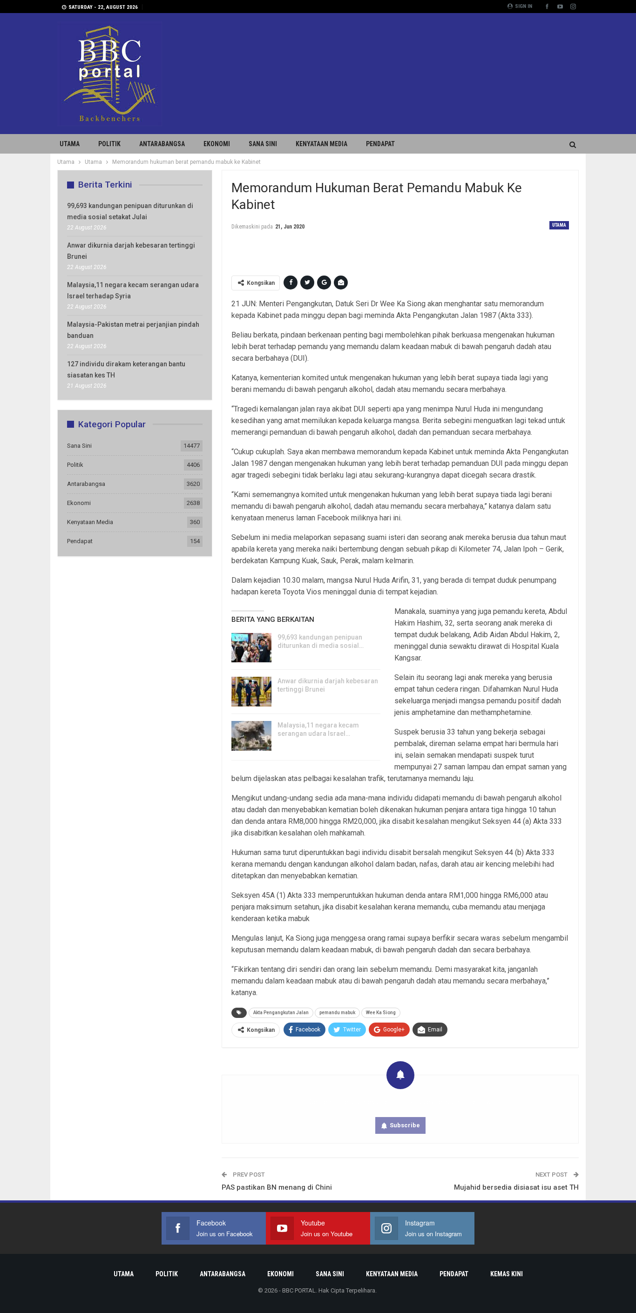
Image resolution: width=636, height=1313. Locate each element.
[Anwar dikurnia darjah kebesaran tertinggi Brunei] (251, 692)
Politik (109, 144)
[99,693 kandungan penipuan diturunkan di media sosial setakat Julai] (251, 648)
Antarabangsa (162, 144)
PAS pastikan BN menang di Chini (277, 1187)
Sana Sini (263, 144)
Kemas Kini (506, 1274)
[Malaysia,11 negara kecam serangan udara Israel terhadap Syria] (251, 736)
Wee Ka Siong (381, 1012)
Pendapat (380, 144)
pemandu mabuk (337, 1012)
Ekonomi (216, 144)
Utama (70, 144)
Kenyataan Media (321, 144)
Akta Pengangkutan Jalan (281, 1012)
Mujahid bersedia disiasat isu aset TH (516, 1187)
